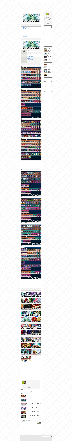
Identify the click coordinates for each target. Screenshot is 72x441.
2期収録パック (47, 85)
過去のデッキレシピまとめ (25, 36)
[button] (51, 27)
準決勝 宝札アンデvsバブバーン (29, 55)
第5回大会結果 (26, 303)
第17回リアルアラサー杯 (36, 348)
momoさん (28, 59)
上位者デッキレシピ (24, 28)
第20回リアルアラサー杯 (26, 361)
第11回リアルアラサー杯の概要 (25, 27)
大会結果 (22, 389)
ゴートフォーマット (47, 90)
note (29, 58)
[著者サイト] (28, 387)
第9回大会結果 (26, 316)
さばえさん (28, 58)
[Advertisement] (36, 6)
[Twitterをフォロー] (29, 387)
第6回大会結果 (36, 303)
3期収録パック (47, 86)
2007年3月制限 (48, 81)
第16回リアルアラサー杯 (26, 348)
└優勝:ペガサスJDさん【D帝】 (25, 29)
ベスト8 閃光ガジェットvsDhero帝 (30, 56)
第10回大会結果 (36, 316)
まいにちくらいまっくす (31, 59)
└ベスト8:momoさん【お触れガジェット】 (26, 35)
